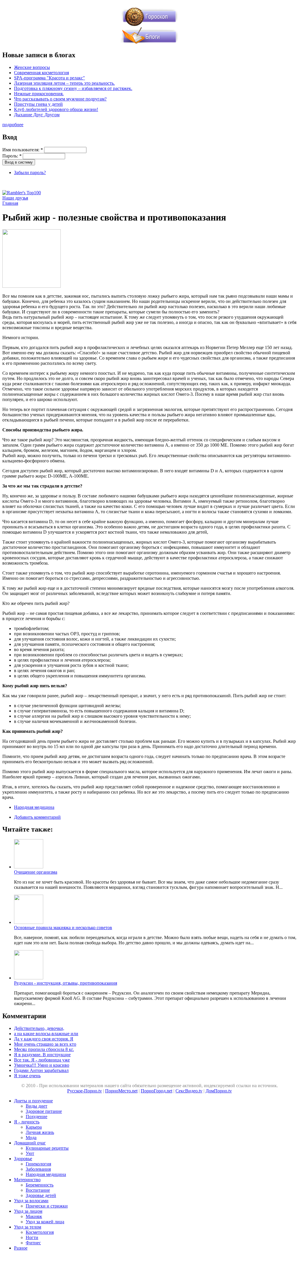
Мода (31, 1137)
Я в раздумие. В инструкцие (42, 1054)
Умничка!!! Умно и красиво (41, 1065)
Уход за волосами (31, 1200)
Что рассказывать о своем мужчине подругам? (60, 98)
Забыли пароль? (30, 172)
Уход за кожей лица (45, 1221)
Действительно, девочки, (39, 1028)
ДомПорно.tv (219, 1090)
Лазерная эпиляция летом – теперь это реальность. (64, 83)
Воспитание (38, 1190)
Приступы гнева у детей (38, 104)
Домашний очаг (30, 1142)
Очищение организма (35, 872)
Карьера (34, 1127)
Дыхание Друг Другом (37, 114)
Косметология (40, 1232)
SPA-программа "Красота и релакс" (49, 77)
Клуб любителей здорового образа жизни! (56, 109)
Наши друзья (15, 197)
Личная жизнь (40, 1132)
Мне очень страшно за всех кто (45, 1044)
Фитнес (33, 1242)
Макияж (34, 1216)
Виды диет (36, 1106)
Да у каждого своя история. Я (43, 1038)
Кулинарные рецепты (47, 1148)
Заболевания (38, 1169)
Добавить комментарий (37, 817)
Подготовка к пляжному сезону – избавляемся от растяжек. (73, 88)
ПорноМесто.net (121, 1090)
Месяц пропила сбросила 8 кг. (44, 1049)
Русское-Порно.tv (84, 1090)
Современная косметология (41, 72)
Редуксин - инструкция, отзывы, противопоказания (65, 983)
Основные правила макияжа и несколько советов (63, 927)
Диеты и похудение (33, 1100)
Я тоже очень (27, 1075)
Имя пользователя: (22, 149)
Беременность (39, 1184)
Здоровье (23, 1158)
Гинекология (38, 1163)
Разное (20, 1247)
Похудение (36, 1116)
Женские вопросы (32, 67)
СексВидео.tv (188, 1090)
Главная (10, 203)
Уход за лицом (28, 1211)
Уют (30, 1153)
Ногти (32, 1237)
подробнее (12, 124)
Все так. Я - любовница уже (42, 1059)
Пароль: (12, 155)
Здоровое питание (44, 1111)
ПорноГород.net (156, 1090)
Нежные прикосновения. (39, 93)
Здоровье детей (41, 1195)
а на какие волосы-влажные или (46, 1033)
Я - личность (26, 1121)
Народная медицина (34, 807)
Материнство (27, 1179)
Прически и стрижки (47, 1205)
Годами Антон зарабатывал (41, 1070)
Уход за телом (27, 1226)
